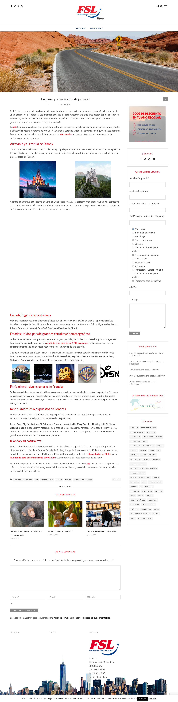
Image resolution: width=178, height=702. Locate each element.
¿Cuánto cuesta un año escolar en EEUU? (147, 376)
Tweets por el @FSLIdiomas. (64, 638)
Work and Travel (145, 518)
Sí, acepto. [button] (142, 699)
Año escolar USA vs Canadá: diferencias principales (146, 362)
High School (147, 491)
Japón (140, 495)
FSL (141, 486)
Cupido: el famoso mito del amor (60, 531)
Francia (59, 480)
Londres (149, 495)
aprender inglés (137, 432)
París (144, 504)
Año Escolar (65, 487)
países (152, 504)
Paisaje (77, 480)
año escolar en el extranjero (142, 446)
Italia (133, 495)
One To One (135, 504)
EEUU (144, 482)
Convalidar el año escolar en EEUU (144, 370)
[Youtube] (18, 6)
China (151, 450)
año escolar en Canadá (152, 436)
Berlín (160, 446)
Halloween (135, 491)
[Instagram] (22, 6)
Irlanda (68, 480)
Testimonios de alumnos (140, 513)
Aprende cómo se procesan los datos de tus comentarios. (82, 617)
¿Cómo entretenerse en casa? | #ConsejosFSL (143, 383)
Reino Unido (87, 480)
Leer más (152, 698)
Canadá (29, 480)
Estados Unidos (47, 480)
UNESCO (156, 513)
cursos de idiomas (138, 464)
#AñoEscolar (96, 28)
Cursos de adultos (148, 455)
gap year (148, 486)
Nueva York (152, 500)
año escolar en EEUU (139, 441)
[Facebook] (141, 159)
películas (134, 509)
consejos (134, 455)
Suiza (156, 509)
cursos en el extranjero (140, 477)
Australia (151, 432)
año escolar (19, 480)
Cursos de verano (138, 473)
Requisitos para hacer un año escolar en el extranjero (146, 354)
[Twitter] (145, 159)
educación (135, 482)
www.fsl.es (80, 28)
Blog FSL (134, 450)
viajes (133, 518)
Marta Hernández (138, 500)
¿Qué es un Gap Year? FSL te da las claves (101, 531)
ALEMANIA (134, 428)
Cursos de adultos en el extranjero (145, 459)
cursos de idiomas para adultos (144, 468)
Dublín (156, 477)
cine (36, 480)
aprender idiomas (148, 428)
